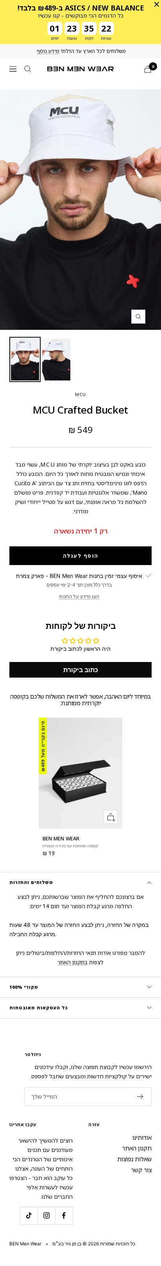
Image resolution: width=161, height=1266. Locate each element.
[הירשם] (140, 1096)
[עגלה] (148, 69)
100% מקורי (23, 987)
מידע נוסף (48, 51)
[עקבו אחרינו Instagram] (46, 1215)
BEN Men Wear (61, 838)
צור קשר (141, 1170)
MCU (80, 394)
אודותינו (142, 1137)
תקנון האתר (137, 1148)
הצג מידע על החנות (79, 596)
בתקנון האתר (72, 962)
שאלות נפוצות (134, 1159)
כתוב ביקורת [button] (80, 670)
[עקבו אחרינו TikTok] (29, 1215)
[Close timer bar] (156, 4)
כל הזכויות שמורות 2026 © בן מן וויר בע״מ (93, 1244)
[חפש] (27, 68)
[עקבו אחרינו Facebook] (64, 1215)
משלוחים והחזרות (31, 882)
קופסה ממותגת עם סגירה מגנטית (70, 846)
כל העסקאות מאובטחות (38, 1008)
